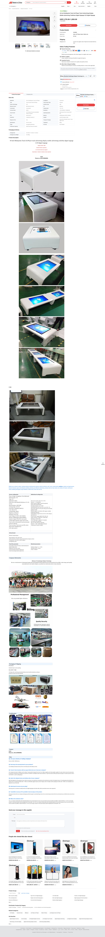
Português (32, 929)
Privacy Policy (70, 932)
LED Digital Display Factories (34, 918)
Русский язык (41, 929)
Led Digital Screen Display (72, 918)
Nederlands (55, 929)
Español (28, 929)
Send (18, 831)
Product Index (73, 928)
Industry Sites (60, 928)
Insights (83, 928)
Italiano (46, 929)
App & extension (81, 6)
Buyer (68, 6)
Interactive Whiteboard (13, 900)
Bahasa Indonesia (86, 929)
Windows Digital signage (57, 900)
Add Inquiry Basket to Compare (33, 51)
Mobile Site (79, 928)
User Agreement (59, 932)
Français (36, 929)
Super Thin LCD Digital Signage (36, 895)
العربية (59, 929)
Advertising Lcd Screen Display (15, 921)
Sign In (61, 88)
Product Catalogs (25, 893)
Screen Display (24, 918)
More (10, 923)
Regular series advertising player (37, 897)
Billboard (26, 912)
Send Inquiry (68, 25)
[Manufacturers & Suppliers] (15, 2)
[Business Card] (94, 99)
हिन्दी (69, 929)
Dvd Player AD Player (35, 912)
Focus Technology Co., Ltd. (44, 932)
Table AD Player (44, 912)
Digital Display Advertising (60, 918)
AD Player (30, 8)
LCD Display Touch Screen (47, 918)
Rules (95, 6)
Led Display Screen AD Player (55, 912)
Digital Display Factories (14, 918)
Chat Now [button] (88, 25)
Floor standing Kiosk (12, 897)
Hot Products (23, 928)
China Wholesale (47, 928)
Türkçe (76, 929)
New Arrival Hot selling (13, 895)
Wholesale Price (54, 928)
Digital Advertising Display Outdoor (30, 921)
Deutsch (50, 929)
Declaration (65, 932)
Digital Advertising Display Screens (85, 918)
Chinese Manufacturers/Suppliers (38, 928)
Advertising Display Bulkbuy (44, 921)
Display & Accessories (24, 8)
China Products (28, 928)
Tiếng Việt (80, 929)
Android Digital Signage (78, 900)
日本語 (66, 929)
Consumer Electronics (15, 8)
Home (10, 8)
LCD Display (12, 912)
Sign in (95, 3)
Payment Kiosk (19, 912)
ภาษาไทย (72, 929)
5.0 (81, 96)
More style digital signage (57, 897)
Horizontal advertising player (36, 900)
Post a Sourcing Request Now (42, 831)
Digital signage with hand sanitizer (80, 897)
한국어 (62, 929)
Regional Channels (67, 928)
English (24, 929)
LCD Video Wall (55, 895)
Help (74, 6)
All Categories (13, 6)
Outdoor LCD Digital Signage (79, 895)
